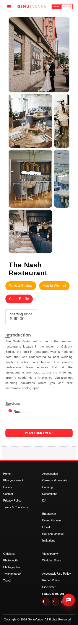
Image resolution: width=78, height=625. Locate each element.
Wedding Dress (51, 560)
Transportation (12, 573)
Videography (50, 553)
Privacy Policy (12, 500)
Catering (47, 487)
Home (7, 473)
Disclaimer (48, 587)
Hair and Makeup (52, 533)
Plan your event (13, 480)
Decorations (49, 493)
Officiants (9, 553)
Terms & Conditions (15, 507)
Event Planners (52, 520)
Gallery (7, 487)
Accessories (50, 473)
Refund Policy (51, 580)
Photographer (11, 567)
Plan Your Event (39, 433)
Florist (46, 527)
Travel (7, 580)
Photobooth (10, 560)
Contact (8, 493)
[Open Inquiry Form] (68, 600)
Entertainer (49, 513)
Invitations (48, 540)
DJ (44, 500)
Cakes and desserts (54, 480)
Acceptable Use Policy (56, 573)
